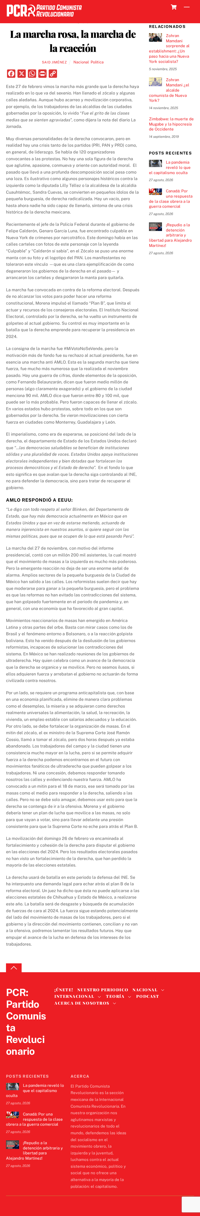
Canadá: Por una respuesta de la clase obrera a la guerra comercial (170, 199)
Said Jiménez (54, 62)
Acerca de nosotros (81, 1003)
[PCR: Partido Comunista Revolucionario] (44, 18)
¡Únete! (63, 989)
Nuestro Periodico (103, 989)
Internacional (74, 996)
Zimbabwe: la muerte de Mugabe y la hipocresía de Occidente (171, 124)
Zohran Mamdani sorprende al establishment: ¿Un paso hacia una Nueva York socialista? (169, 48)
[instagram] (36, 1061)
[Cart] (173, 7)
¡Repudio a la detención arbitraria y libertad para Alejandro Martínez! (170, 235)
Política (97, 62)
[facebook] (23, 1061)
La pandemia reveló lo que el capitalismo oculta (170, 167)
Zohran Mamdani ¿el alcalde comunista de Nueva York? (169, 90)
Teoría (115, 996)
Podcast (147, 996)
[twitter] (11, 1061)
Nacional (81, 62)
